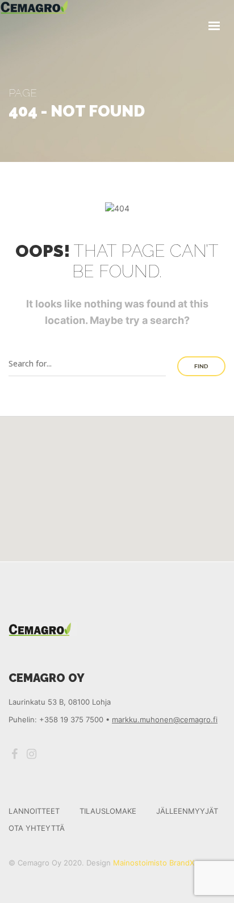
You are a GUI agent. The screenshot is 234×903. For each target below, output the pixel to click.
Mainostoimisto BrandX (153, 862)
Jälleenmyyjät (187, 810)
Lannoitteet (34, 810)
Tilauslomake (108, 810)
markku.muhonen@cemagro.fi (165, 719)
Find (201, 366)
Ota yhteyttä (37, 828)
